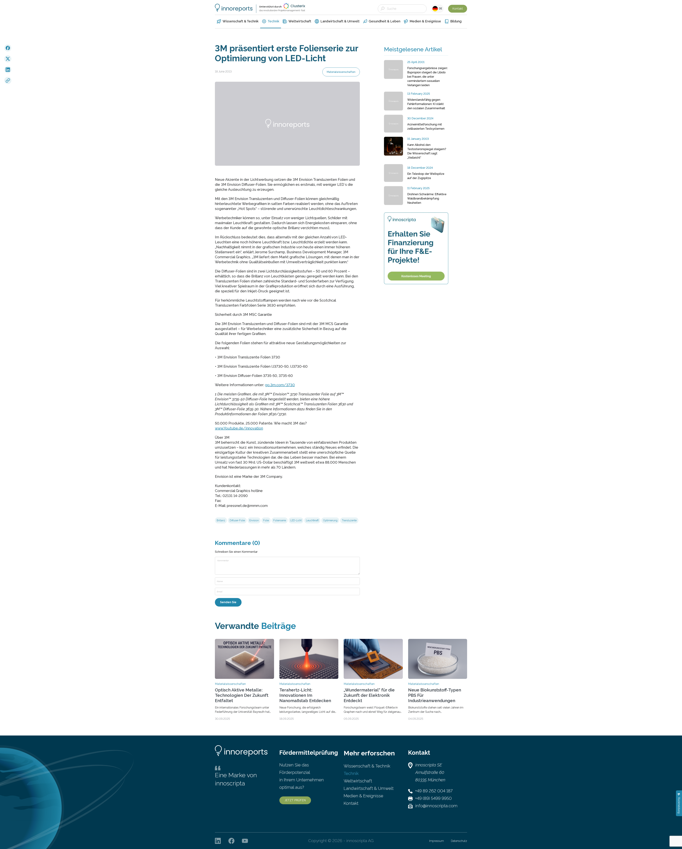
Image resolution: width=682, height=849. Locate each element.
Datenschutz (459, 841)
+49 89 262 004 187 (434, 790)
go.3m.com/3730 (280, 385)
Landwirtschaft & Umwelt (369, 788)
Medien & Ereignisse (363, 795)
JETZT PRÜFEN (295, 800)
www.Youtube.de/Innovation (239, 428)
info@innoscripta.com (436, 805)
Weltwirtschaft (358, 780)
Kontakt (457, 8)
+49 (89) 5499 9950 (433, 798)
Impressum (436, 841)
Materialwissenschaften (341, 72)
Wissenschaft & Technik (367, 766)
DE (440, 8)
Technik (351, 773)
